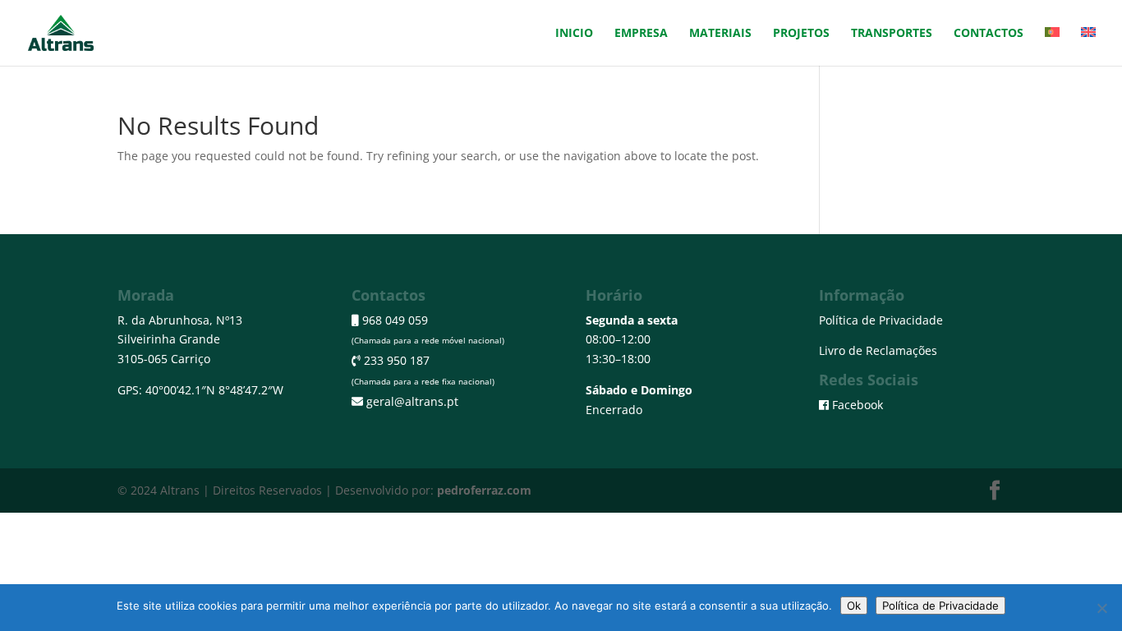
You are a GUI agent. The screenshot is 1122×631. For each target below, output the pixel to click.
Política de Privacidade (881, 320)
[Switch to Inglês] (1088, 46)
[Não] (1101, 608)
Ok (854, 605)
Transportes (891, 33)
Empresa (641, 33)
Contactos (988, 33)
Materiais (720, 33)
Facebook (857, 404)
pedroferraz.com (484, 490)
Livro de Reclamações (878, 350)
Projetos (801, 33)
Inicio (574, 33)
